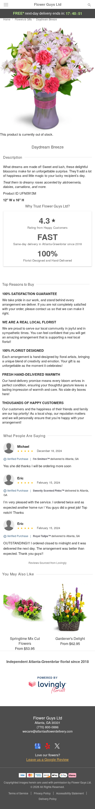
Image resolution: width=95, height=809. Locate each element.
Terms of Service (18, 793)
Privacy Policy (42, 793)
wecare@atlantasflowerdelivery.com (48, 731)
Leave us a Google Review (47, 759)
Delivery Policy (48, 798)
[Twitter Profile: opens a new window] (57, 746)
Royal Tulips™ (42, 536)
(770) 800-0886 (48, 727)
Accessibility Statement (70, 793)
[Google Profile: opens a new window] (38, 746)
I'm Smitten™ (41, 459)
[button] (86, 799)
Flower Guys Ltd (47, 4)
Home (6, 19)
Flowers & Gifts (23, 19)
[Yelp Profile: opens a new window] (47, 746)
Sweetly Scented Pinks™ (48, 490)
